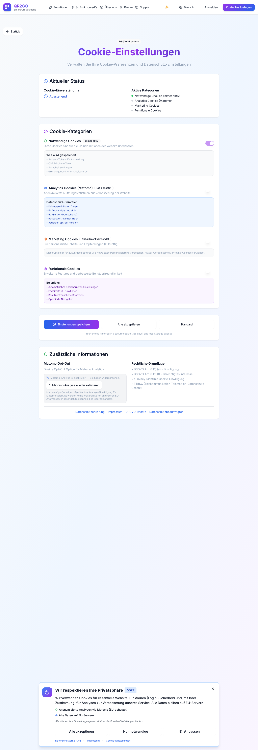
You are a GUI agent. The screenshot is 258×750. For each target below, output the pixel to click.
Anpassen (192, 731)
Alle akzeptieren (129, 324)
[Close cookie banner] (212, 688)
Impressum (115, 411)
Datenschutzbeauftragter (166, 411)
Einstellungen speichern (73, 324)
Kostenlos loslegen (239, 7)
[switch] (209, 143)
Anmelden (211, 7)
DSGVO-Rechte (136, 411)
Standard (186, 324)
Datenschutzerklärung (90, 411)
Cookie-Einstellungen (118, 740)
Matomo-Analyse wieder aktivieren (75, 385)
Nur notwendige (135, 731)
